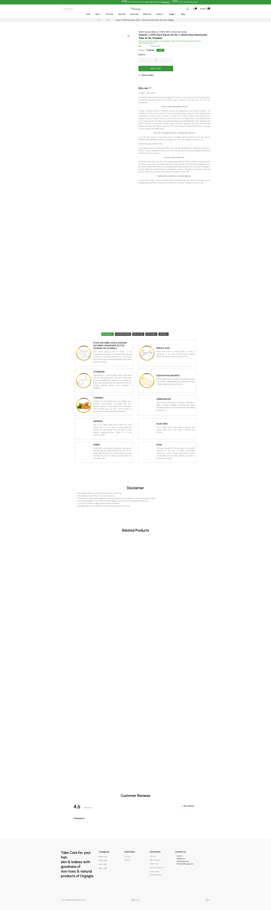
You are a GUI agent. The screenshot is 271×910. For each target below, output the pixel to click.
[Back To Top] (265, 904)
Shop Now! (146, 2)
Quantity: (141, 55)
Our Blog (127, 857)
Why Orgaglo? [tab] (151, 334)
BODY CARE (103, 857)
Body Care (134, 14)
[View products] (196, 542)
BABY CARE (103, 868)
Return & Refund (155, 875)
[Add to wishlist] (196, 778)
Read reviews (155, 46)
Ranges (172, 14)
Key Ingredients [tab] (107, 334)
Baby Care (147, 14)
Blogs (183, 14)
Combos (159, 14)
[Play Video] (128, 36)
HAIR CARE (102, 864)
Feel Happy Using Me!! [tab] (123, 334)
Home (88, 14)
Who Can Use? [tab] (138, 334)
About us (153, 856)
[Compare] (196, 784)
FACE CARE (103, 860)
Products (127, 860)
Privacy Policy (154, 871)
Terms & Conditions (157, 868)
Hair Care (109, 14)
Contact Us (154, 864)
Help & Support (155, 860)
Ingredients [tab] (163, 334)
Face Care (121, 14)
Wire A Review (188, 806)
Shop (97, 14)
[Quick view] (196, 550)
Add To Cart (155, 68)
